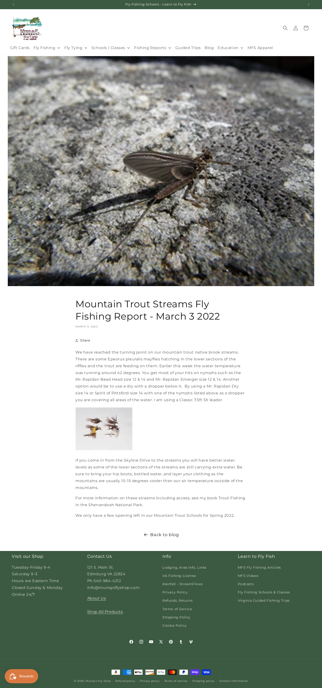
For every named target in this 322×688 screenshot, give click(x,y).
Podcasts (246, 584)
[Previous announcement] (13, 4)
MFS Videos (248, 575)
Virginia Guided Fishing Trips (264, 600)
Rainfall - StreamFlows (182, 584)
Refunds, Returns (177, 600)
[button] (285, 28)
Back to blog (164, 534)
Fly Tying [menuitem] (73, 48)
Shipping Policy (176, 617)
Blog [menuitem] (209, 48)
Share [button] (85, 340)
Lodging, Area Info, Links (184, 567)
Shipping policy (203, 680)
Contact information (233, 680)
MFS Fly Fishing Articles (259, 567)
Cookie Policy (174, 625)
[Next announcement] (308, 4)
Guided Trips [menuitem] (188, 48)
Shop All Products (105, 611)
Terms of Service (177, 609)
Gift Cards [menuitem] (20, 48)
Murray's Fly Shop (98, 681)
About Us (96, 598)
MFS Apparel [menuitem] (260, 48)
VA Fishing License (179, 575)
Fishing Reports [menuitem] (150, 48)
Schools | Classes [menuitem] (108, 48)
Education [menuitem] (228, 48)
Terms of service (176, 680)
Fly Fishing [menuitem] (44, 48)
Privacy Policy (175, 592)
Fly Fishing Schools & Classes (264, 592)
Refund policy (125, 680)
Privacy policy (150, 680)
